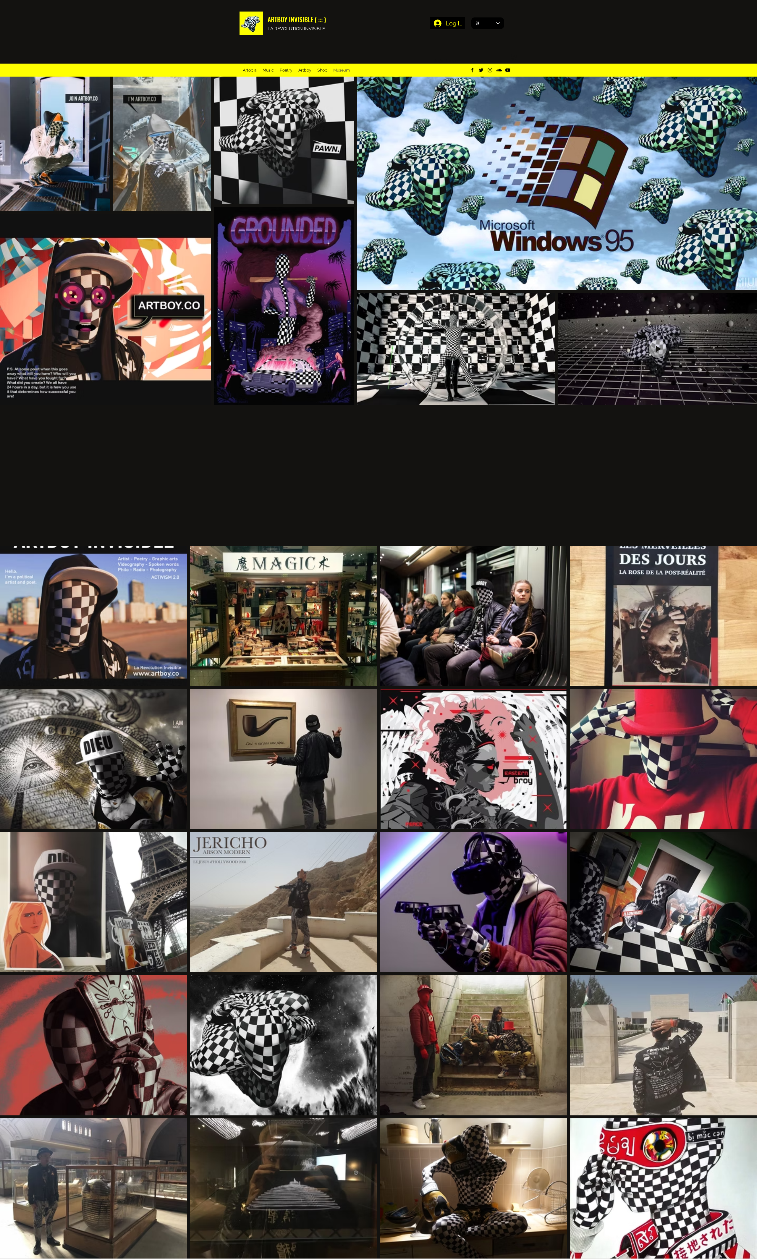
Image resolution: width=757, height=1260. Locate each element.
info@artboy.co (445, 60)
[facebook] (472, 70)
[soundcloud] (499, 70)
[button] (513, 57)
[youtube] (508, 70)
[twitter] (481, 70)
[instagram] (490, 70)
